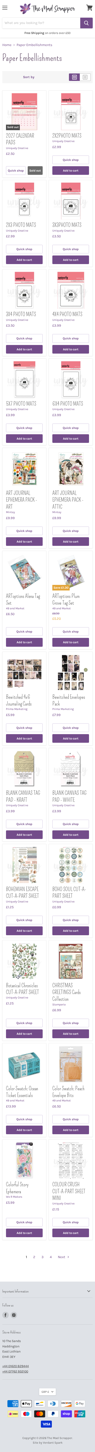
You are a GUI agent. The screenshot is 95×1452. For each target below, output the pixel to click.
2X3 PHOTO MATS (21, 225)
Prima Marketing (16, 709)
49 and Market (15, 608)
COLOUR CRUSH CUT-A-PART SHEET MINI (68, 1191)
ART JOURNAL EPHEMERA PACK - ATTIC (67, 500)
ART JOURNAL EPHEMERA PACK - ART (21, 500)
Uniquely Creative (17, 148)
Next (62, 1257)
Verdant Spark (52, 1442)
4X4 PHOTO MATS (67, 314)
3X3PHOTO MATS (66, 225)
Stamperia (59, 1004)
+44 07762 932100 (15, 1371)
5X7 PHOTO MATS (21, 404)
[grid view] (74, 77)
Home (7, 45)
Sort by (28, 77)
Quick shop (16, 170)
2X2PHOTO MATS (66, 136)
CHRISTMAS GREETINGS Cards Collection (66, 992)
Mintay (10, 512)
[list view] (85, 77)
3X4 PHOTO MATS (21, 314)
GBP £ (45, 1391)
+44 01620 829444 (15, 1366)
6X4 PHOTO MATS (67, 404)
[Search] (86, 23)
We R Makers (14, 1196)
